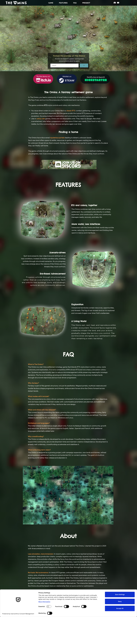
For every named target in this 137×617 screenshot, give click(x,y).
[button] (114, 286)
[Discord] (115, 2)
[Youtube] (118, 2)
